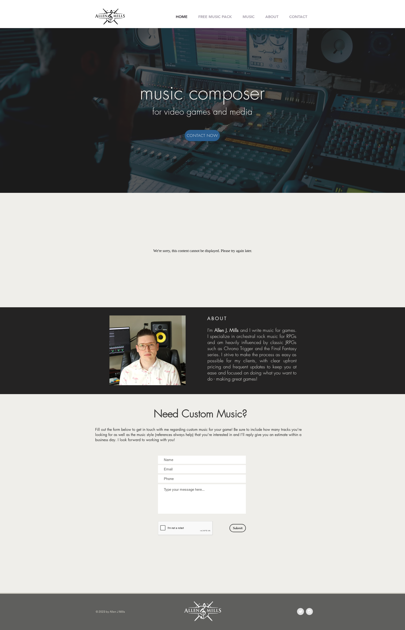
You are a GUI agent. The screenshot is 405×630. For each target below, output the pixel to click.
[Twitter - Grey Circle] (300, 611)
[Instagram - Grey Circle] (309, 611)
